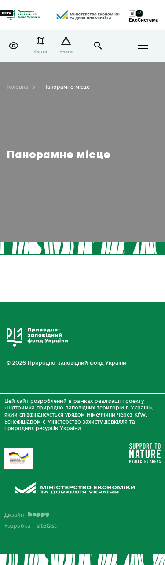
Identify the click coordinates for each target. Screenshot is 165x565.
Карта (40, 51)
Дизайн (14, 515)
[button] (13, 45)
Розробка (30, 526)
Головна (17, 87)
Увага (66, 51)
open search (98, 45)
